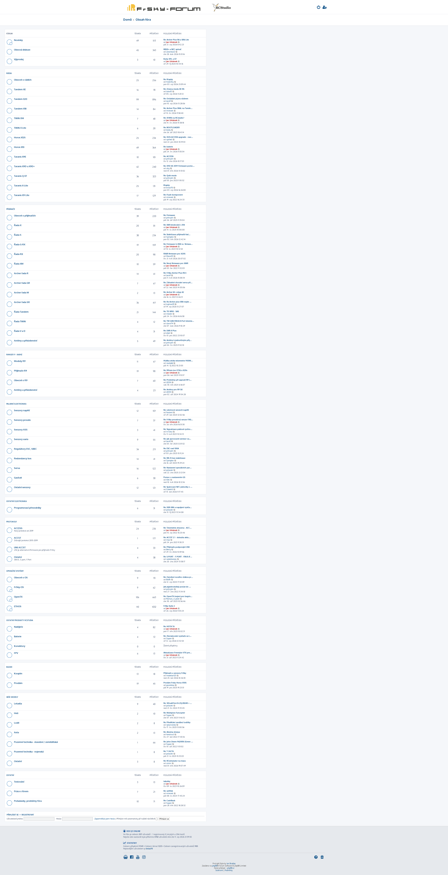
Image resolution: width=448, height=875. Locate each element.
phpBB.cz (230, 868)
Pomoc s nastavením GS (174, 477)
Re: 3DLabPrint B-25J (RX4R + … (177, 703)
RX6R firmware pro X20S (174, 253)
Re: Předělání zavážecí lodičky (176, 722)
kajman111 (170, 304)
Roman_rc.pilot (172, 599)
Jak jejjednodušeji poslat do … (177, 586)
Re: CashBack (169, 800)
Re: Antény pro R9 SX (173, 389)
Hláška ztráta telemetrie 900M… (178, 360)
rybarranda (171, 725)
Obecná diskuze (22, 49)
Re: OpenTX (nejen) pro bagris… (177, 596)
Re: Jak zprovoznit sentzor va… (177, 439)
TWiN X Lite (20, 127)
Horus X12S (20, 137)
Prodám (18, 682)
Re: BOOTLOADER (171, 127)
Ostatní (18, 556)
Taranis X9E (20, 156)
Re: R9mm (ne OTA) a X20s (175, 370)
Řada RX (18, 253)
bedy (168, 130)
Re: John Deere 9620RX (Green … (178, 741)
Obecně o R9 (20, 380)
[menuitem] (318, 7)
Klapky (166, 185)
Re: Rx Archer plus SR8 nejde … (177, 302)
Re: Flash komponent (173, 195)
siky (168, 168)
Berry (168, 549)
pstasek (169, 470)
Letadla (18, 703)
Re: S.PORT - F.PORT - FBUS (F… (177, 556)
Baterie (17, 636)
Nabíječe (18, 626)
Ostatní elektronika (16, 501)
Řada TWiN (20, 321)
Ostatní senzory (22, 487)
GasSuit (18, 477)
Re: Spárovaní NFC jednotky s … (177, 487)
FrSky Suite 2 (169, 606)
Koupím (18, 673)
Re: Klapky (168, 79)
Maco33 (169, 256)
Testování (19, 781)
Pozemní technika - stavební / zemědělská (36, 741)
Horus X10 (19, 146)
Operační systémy (15, 571)
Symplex (170, 237)
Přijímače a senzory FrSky (174, 673)
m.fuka (169, 431)
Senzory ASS (20, 429)
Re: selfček (168, 791)
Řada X (17, 225)
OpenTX (18, 596)
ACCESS (18, 528)
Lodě (16, 722)
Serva (17, 467)
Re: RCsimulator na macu (174, 761)
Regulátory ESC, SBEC (25, 448)
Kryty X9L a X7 (170, 59)
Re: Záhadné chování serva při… (177, 282)
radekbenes (171, 559)
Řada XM (18, 263)
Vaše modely (12, 697)
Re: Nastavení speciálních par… (177, 467)
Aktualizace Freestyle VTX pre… (177, 652)
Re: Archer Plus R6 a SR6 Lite (176, 39)
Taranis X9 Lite (21, 195)
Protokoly (11, 522)
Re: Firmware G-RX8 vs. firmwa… (178, 244)
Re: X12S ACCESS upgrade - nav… (178, 137)
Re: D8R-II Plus (169, 330)
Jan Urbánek (171, 42)
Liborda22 (170, 52)
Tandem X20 (20, 98)
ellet (168, 333)
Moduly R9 (20, 360)
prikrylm (169, 159)
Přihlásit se (13, 814)
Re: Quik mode (170, 175)
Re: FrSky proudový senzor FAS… (178, 419)
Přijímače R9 (20, 370)
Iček (168, 479)
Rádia (9, 73)
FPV (16, 652)
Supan (169, 638)
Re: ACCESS (168, 156)
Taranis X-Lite (21, 185)
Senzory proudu (22, 419)
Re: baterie (168, 146)
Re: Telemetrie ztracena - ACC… (177, 528)
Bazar (9, 667)
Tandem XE (20, 89)
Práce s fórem (21, 791)
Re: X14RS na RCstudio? (173, 118)
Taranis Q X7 (20, 175)
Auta (16, 732)
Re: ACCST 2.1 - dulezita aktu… (176, 537)
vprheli (169, 139)
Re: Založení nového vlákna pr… (178, 577)
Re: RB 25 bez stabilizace (174, 458)
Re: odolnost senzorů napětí (176, 410)
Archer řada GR (22, 282)
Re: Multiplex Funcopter (174, 713)
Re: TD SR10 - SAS (171, 311)
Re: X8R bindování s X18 (174, 225)
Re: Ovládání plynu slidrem (175, 98)
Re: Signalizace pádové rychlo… (177, 429)
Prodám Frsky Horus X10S (174, 682)
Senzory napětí (22, 410)
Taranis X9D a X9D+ (24, 166)
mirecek (169, 110)
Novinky (18, 39)
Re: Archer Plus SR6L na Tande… (177, 108)
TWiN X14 (19, 118)
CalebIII (169, 489)
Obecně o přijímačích (25, 215)
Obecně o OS (21, 577)
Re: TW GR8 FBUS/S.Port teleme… (178, 321)
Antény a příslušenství (25, 340)
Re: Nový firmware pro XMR (175, 263)
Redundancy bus (22, 458)
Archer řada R (21, 273)
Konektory (19, 645)
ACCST (17, 537)
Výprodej (18, 59)
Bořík (168, 579)
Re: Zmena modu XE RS (173, 89)
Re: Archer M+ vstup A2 (173, 292)
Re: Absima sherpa (171, 732)
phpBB (214, 866)
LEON (168, 382)
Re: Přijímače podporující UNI (176, 547)
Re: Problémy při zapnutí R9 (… (177, 380)
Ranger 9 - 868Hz (14, 354)
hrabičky (170, 82)
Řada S (17, 234)
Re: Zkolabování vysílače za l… (177, 636)
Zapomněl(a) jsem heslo (104, 818)
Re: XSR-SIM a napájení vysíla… (177, 507)
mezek (169, 314)
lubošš (169, 91)
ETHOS (17, 606)
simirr (168, 763)
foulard (169, 412)
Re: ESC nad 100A (171, 448)
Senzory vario (21, 439)
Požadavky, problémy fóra (28, 800)
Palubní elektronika (16, 404)
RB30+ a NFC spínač (172, 49)
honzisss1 (170, 734)
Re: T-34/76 (168, 751)
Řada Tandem (21, 311)
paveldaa (170, 685)
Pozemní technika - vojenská (29, 751)
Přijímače (10, 209)
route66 (169, 363)
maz (168, 540)
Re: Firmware (169, 215)
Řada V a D (19, 330)
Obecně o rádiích (22, 79)
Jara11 (168, 101)
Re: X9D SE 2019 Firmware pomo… (179, 166)
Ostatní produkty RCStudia (19, 620)
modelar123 (171, 675)
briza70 (169, 187)
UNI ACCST (20, 547)
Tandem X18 (20, 108)
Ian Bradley (231, 863)
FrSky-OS (19, 586)
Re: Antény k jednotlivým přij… (177, 340)
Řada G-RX (19, 244)
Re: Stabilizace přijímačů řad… (176, 234)
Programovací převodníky (27, 507)
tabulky (166, 781)
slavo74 (169, 323)
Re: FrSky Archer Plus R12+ (175, 273)
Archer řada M (21, 292)
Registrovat (28, 814)
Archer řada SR (22, 302)
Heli (16, 713)
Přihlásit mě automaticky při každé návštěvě (136, 818)
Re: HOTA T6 (168, 626)
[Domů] (178, 7)
